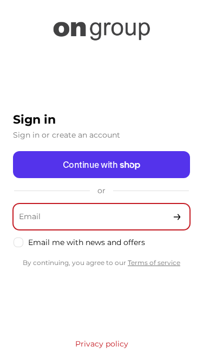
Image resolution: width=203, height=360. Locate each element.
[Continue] (177, 216)
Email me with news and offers (86, 242)
